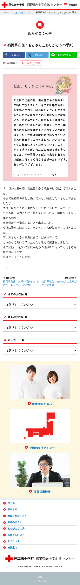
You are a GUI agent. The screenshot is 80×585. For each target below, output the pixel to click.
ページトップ (40, 581)
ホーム (6, 12)
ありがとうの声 (22, 12)
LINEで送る (64, 55)
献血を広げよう (16, 535)
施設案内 (12, 547)
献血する (12, 509)
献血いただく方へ (17, 515)
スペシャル (14, 541)
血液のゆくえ (15, 522)
